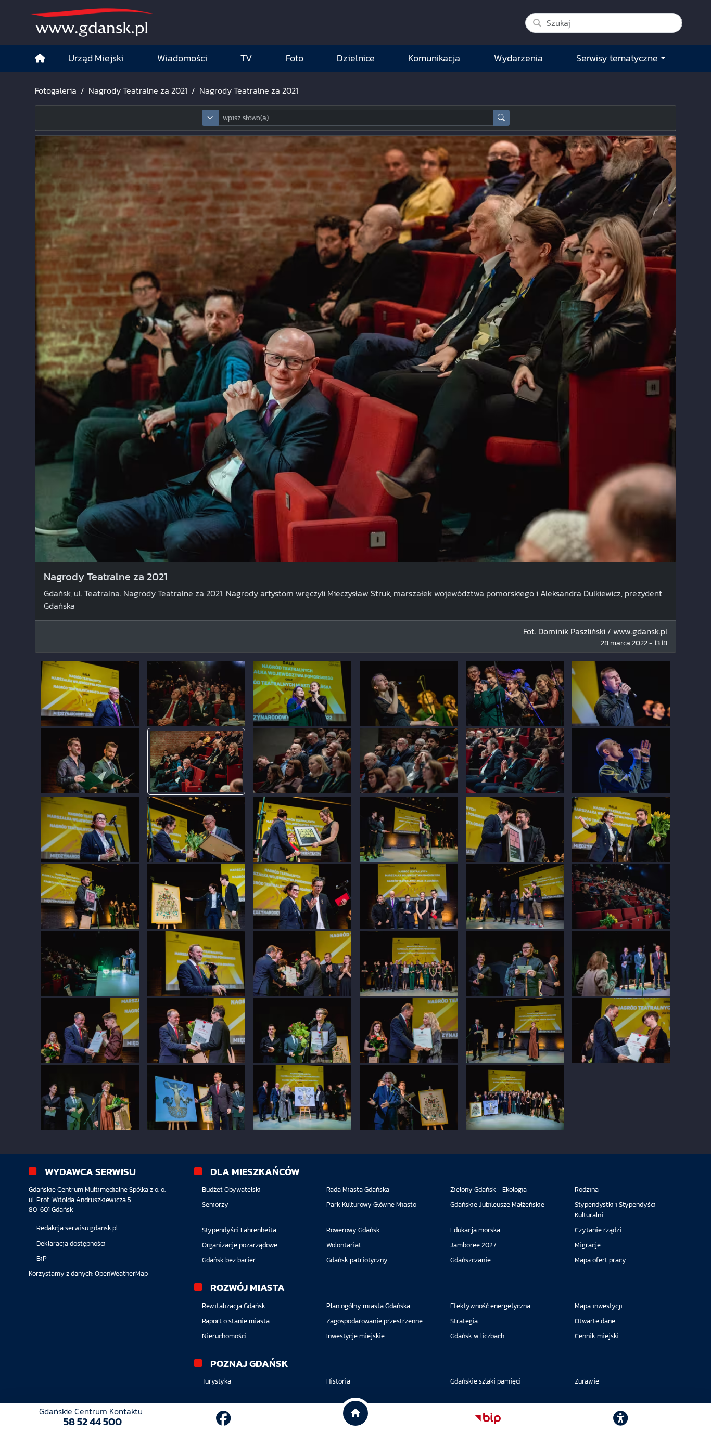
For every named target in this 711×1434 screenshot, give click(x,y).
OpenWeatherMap (121, 1274)
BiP (41, 1258)
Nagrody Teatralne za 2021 (137, 90)
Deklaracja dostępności (71, 1243)
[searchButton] (501, 118)
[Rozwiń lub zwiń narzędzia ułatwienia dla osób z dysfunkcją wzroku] (620, 1418)
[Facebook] (223, 1418)
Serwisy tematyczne (617, 58)
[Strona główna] (40, 58)
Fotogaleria (56, 90)
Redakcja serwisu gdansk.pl (77, 1228)
